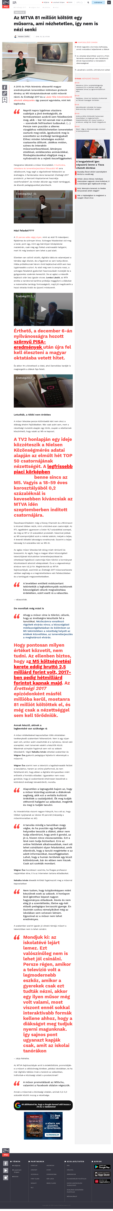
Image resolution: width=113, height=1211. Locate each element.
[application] (43, 206)
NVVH (70, 2)
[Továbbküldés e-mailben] (4, 93)
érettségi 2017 (20, 7)
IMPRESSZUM (71, 1174)
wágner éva (35, 7)
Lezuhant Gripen (59, 2)
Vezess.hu (34, 1174)
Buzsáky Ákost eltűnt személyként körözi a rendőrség (92, 173)
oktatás (47, 7)
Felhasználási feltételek (76, 1179)
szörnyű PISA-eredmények (30, 344)
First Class (35, 1179)
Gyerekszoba (51, 1174)
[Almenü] (15, 2)
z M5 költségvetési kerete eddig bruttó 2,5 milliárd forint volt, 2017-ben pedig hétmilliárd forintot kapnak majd (42, 672)
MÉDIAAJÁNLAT (72, 1196)
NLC (32, 1187)
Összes (95, 79)
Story (49, 1170)
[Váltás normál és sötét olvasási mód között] (88, 2)
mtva (56, 7)
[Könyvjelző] (4, 100)
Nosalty (34, 1183)
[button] (43, 206)
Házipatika (50, 1165)
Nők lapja (50, 1179)
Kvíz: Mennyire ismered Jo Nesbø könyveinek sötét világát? (91, 189)
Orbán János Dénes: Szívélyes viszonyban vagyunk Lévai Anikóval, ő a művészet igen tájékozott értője (93, 181)
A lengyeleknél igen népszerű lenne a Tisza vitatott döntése (90, 164)
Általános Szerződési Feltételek (75, 1191)
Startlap (34, 1165)
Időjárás (46, 2)
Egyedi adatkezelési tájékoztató (74, 1184)
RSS (68, 1165)
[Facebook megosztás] (4, 87)
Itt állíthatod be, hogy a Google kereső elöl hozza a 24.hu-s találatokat (45, 1105)
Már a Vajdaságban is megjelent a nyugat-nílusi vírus (91, 196)
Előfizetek (98, 2)
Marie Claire (51, 1183)
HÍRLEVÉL (70, 1170)
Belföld (19, 12)
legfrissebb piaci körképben (43, 469)
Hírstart (34, 1170)
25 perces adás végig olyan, (28, 237)
